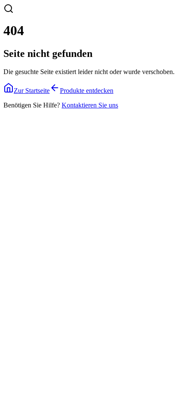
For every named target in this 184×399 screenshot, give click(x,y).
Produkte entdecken (86, 90)
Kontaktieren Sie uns (90, 105)
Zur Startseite (32, 90)
